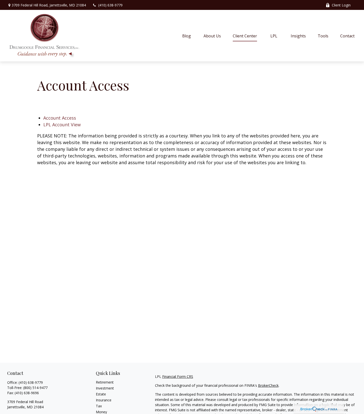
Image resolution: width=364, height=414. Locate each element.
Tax (99, 406)
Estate (101, 394)
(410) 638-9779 (110, 5)
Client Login (341, 5)
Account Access (59, 118)
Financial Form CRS (177, 376)
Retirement (105, 382)
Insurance (103, 400)
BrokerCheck (268, 385)
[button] (187, 35)
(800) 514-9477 (35, 387)
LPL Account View (62, 125)
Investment (105, 388)
